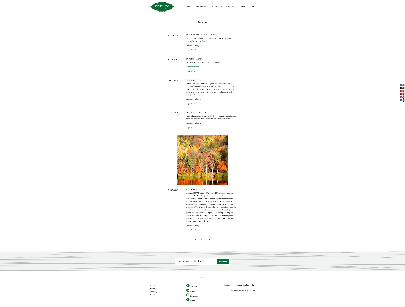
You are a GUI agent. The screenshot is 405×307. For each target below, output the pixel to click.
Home (189, 7)
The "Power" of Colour (197, 112)
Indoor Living (200, 7)
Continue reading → (193, 46)
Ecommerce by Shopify (246, 291)
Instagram (194, 296)
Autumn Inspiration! (195, 190)
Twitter (192, 291)
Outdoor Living (216, 7)
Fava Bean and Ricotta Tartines (201, 35)
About (152, 285)
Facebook (194, 287)
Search (152, 295)
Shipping (153, 292)
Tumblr (192, 301)
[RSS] (206, 22)
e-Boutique (231, 7)
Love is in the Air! (194, 59)
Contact (153, 288)
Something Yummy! (195, 80)
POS (232, 291)
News (193, 50)
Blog (243, 7)
